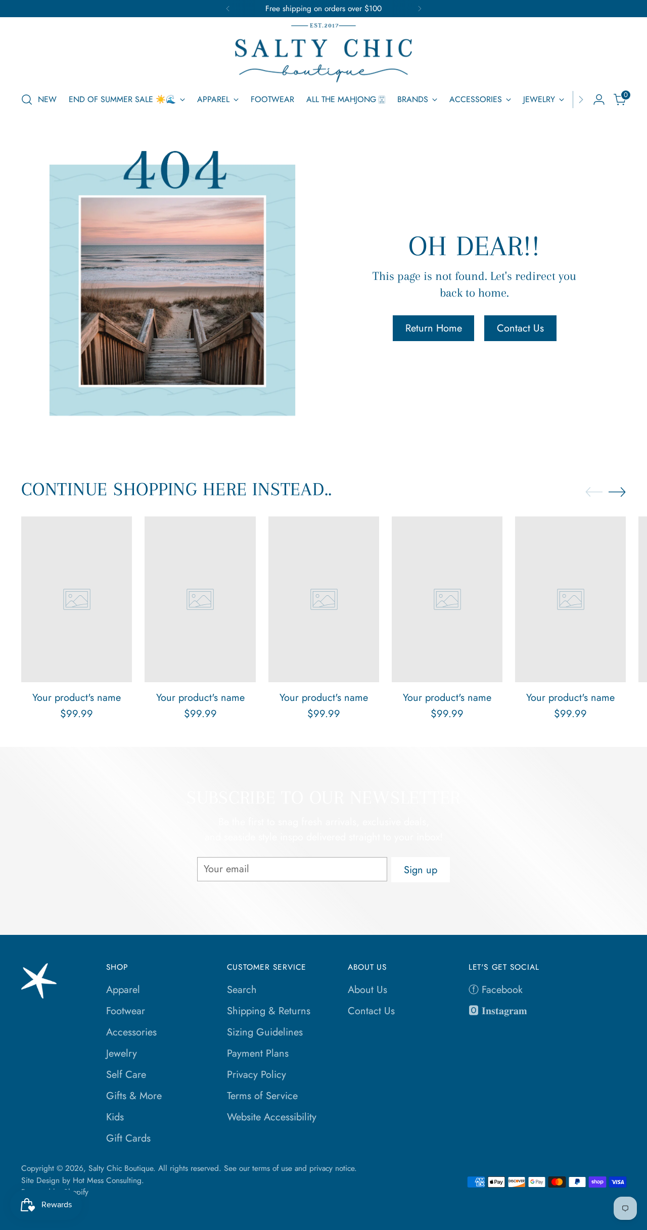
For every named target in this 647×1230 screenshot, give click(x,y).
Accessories (131, 1032)
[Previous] (228, 8)
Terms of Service (262, 1096)
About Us (367, 989)
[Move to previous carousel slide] (594, 492)
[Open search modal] (27, 99)
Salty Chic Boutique (120, 1168)
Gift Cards (128, 1138)
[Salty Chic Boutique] (323, 52)
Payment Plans (258, 1053)
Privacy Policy (256, 1074)
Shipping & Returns (268, 1011)
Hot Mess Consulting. (108, 1180)
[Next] (419, 8)
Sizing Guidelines (265, 1032)
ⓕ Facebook (496, 989)
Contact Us (371, 1011)
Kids (115, 1117)
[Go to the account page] (599, 99)
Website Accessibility (271, 1117)
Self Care (126, 1074)
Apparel (123, 989)
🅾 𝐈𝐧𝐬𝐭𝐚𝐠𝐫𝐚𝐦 (498, 1011)
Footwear (125, 1011)
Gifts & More (134, 1096)
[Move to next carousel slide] (617, 491)
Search (242, 989)
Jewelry (121, 1053)
